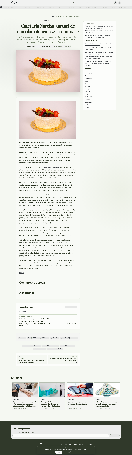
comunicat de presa (35, 345)
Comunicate (88, 78)
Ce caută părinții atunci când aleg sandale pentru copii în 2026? (99, 31)
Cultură (87, 104)
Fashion (87, 107)
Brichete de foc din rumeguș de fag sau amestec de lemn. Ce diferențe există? (99, 27)
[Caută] (115, 2)
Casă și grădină (89, 97)
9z (17, 2)
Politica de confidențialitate (66, 444)
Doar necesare (67, 452)
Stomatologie (88, 102)
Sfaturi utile (88, 94)
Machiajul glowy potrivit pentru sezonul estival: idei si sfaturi (36, 319)
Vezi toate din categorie (71, 306)
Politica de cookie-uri (78, 444)
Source (21, 273)
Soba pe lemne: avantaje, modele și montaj (31, 321)
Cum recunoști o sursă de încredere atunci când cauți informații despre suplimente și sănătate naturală (61, 7)
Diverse (87, 70)
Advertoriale (47, 20)
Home (53, 16)
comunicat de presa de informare (51, 345)
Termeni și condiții (88, 444)
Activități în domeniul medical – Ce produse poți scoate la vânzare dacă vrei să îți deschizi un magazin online (24, 405)
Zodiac (87, 83)
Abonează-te (114, 435)
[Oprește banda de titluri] (131, 7)
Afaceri (87, 76)
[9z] (13, 3)
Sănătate (87, 91)
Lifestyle (87, 99)
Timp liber (88, 86)
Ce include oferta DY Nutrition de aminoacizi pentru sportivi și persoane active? (98, 36)
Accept (59, 452)
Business (87, 89)
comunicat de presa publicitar (55, 348)
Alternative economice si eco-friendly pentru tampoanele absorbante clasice (106, 404)
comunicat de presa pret (39, 348)
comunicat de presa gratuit (67, 345)
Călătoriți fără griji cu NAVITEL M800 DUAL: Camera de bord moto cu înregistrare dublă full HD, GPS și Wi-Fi (47, 324)
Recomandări (88, 73)
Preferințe (74, 452)
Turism (87, 81)
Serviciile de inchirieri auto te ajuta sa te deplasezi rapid (79, 403)
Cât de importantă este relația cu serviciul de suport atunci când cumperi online (22, 7)
